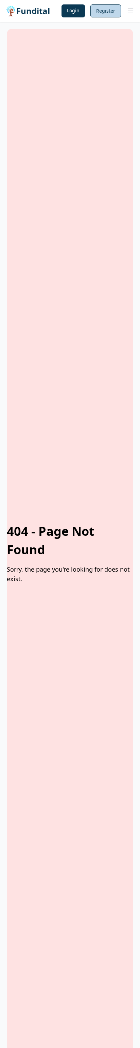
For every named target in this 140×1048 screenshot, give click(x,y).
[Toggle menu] (130, 11)
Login (73, 10)
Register (105, 11)
